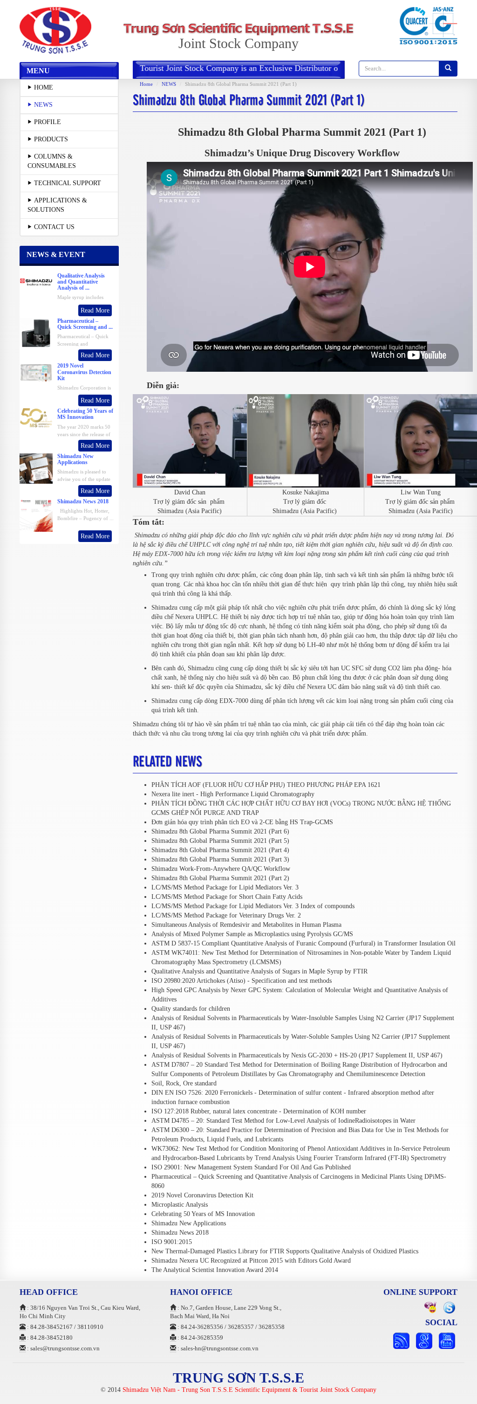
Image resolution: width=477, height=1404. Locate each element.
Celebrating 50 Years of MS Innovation (203, 1213)
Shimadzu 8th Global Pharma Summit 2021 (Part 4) (220, 850)
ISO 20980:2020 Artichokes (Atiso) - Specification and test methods (241, 980)
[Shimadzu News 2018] (36, 521)
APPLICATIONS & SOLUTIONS (57, 205)
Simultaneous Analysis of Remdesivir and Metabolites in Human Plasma (246, 924)
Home (146, 84)
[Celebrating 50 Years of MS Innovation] (36, 417)
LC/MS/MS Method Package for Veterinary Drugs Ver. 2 (226, 915)
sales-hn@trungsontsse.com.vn (220, 1348)
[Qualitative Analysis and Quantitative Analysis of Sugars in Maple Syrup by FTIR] (36, 281)
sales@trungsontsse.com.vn (65, 1348)
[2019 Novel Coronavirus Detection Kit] (36, 371)
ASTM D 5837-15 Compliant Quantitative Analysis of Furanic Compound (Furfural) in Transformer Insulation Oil (303, 943)
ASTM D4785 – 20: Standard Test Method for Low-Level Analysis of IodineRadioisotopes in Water (283, 1120)
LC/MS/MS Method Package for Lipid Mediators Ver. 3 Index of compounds (252, 906)
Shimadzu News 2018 (180, 1232)
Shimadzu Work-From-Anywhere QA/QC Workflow (220, 868)
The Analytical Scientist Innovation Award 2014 (214, 1269)
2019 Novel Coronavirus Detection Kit (202, 1195)
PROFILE (47, 121)
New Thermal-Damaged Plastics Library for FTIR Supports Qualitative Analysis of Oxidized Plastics (284, 1251)
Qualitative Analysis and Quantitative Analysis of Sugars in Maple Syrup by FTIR (259, 971)
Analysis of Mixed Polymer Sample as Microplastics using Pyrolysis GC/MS (252, 934)
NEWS (43, 104)
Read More (95, 310)
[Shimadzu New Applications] (36, 468)
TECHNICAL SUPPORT (67, 183)
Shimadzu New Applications (188, 1223)
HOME (43, 87)
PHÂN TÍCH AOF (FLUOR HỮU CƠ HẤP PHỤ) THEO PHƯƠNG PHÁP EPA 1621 (266, 784)
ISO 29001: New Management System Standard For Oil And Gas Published (251, 1167)
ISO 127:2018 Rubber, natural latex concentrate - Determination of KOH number (258, 1111)
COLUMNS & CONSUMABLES (51, 161)
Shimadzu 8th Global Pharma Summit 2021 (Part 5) (220, 840)
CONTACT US (54, 226)
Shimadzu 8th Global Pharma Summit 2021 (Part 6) (220, 831)
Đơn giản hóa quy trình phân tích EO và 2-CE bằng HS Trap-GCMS (242, 822)
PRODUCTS (51, 139)
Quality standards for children (190, 1008)
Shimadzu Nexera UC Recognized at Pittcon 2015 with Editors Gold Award (251, 1260)
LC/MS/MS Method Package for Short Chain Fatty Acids (226, 896)
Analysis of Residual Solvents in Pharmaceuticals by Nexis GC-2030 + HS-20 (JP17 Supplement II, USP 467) (297, 1055)
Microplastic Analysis (179, 1204)
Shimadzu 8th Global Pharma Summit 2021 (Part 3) (220, 859)
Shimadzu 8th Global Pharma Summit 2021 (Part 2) (220, 878)
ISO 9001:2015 (171, 1241)
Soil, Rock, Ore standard (184, 1083)
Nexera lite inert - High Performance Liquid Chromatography (232, 794)
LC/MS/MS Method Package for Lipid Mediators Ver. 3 (225, 887)
